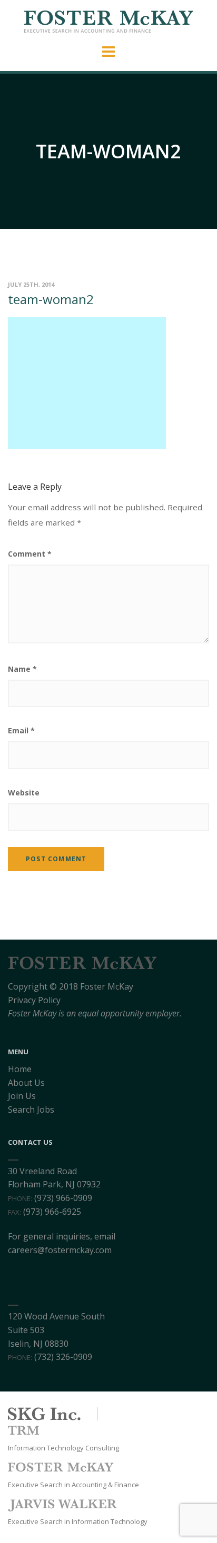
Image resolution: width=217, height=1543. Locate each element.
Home (20, 1069)
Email (21, 730)
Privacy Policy (34, 1000)
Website (24, 793)
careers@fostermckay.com (60, 1250)
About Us (26, 1082)
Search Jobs (31, 1109)
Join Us (22, 1096)
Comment (30, 554)
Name (22, 669)
